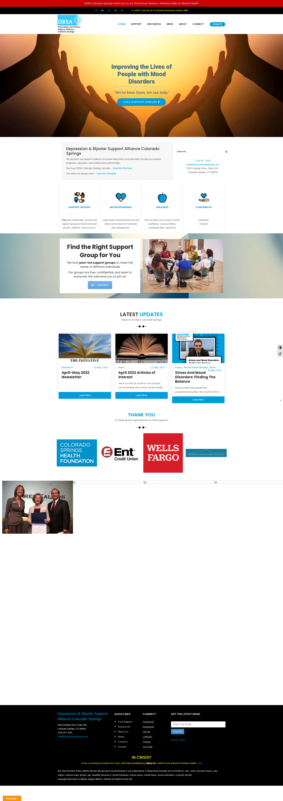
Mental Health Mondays (139, 367)
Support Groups (79, 207)
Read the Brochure (122, 168)
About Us (122, 731)
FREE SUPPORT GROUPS (140, 102)
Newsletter (181, 367)
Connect (122, 741)
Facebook (148, 721)
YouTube (148, 746)
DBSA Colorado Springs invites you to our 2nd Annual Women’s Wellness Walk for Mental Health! (141, 3)
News (65, 367)
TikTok (146, 731)
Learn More (102, 285)
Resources (123, 726)
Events (122, 367)
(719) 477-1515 (203, 160)
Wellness (162, 207)
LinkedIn (147, 736)
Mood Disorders (121, 207)
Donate (121, 746)
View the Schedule (106, 173)
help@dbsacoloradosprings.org (202, 164)
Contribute (204, 207)
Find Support (125, 721)
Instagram (148, 726)
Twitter (147, 741)
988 (186, 10)
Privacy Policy (178, 739)
